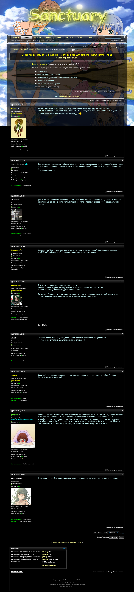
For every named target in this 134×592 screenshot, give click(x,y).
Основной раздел (27, 49)
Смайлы (45, 554)
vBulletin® (68, 583)
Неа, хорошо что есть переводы (49, 84)
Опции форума (38, 41)
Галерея (37, 37)
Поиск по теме (105, 100)
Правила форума (49, 566)
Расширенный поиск (117, 40)
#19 (122, 474)
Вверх (121, 537)
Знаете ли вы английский (69, 96)
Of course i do (42, 72)
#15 (122, 281)
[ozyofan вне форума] (18, 128)
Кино (91, 37)
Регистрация (116, 47)
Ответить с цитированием (115, 156)
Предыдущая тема (60, 543)
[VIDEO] (45, 559)
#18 (122, 410)
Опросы (40, 49)
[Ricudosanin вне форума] (21, 496)
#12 (122, 160)
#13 (122, 196)
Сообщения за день (17, 41)
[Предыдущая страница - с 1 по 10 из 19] (117, 92)
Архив (115, 572)
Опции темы (94, 100)
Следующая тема (75, 543)
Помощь (104, 47)
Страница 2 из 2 (101, 91)
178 (21, 459)
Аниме (48, 37)
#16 (122, 334)
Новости (16, 37)
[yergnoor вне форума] (23, 436)
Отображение (117, 100)
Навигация (49, 41)
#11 (122, 104)
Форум (26, 37)
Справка (28, 41)
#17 (122, 371)
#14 (122, 246)
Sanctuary (108, 572)
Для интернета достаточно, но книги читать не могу (57, 78)
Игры (80, 37)
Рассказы (69, 37)
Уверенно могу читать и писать (49, 75)
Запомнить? (78, 50)
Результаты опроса (52, 87)
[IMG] (44, 557)
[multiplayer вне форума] (16, 300)
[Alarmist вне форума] (16, 214)
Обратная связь (98, 572)
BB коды (45, 552)
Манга (59, 37)
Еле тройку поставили (45, 81)
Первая (112, 92)
